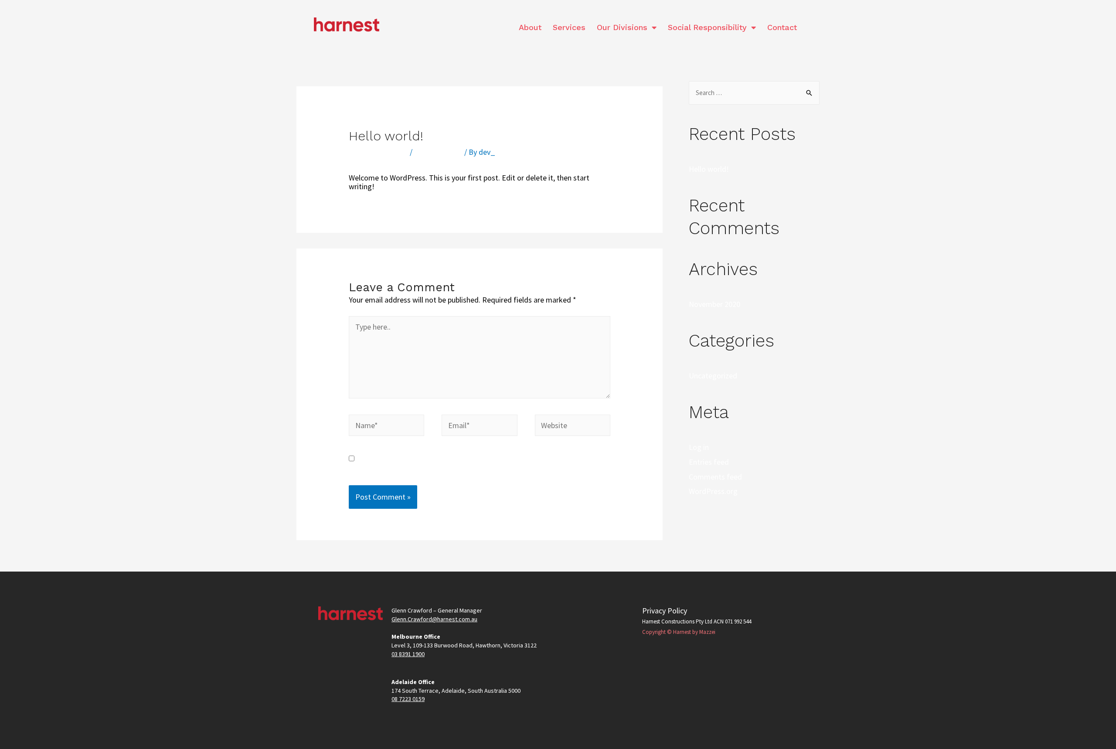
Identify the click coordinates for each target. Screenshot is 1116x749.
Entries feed (709, 462)
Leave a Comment (378, 152)
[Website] (572, 427)
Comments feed (715, 477)
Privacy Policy (664, 611)
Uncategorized (438, 152)
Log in (699, 447)
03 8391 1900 (408, 654)
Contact (782, 27)
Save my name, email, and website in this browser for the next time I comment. (466, 462)
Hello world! (709, 169)
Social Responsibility (707, 27)
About (530, 27)
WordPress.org (713, 491)
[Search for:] (754, 92)
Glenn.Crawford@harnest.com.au (434, 619)
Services (569, 27)
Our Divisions (622, 27)
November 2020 (714, 304)
